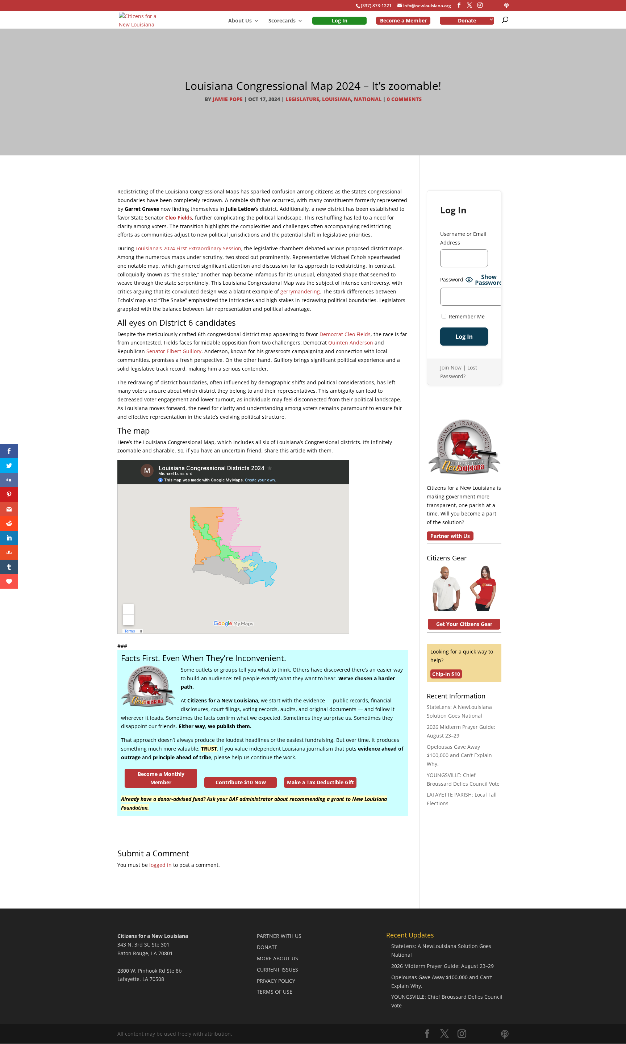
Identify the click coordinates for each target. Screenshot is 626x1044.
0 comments (404, 99)
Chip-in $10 (446, 674)
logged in (160, 864)
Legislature (302, 99)
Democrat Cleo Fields (345, 334)
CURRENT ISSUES (277, 969)
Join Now (451, 367)
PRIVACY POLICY (276, 980)
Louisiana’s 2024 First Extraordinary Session (188, 248)
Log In (339, 20)
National (367, 99)
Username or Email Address (463, 238)
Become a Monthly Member (161, 778)
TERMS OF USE (274, 991)
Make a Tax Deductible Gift (320, 782)
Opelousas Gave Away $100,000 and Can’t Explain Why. (459, 755)
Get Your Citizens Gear (464, 624)
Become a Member (403, 20)
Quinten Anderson (350, 342)
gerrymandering (300, 291)
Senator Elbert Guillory (173, 351)
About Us (240, 21)
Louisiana (336, 99)
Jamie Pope (228, 99)
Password (451, 279)
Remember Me (466, 316)
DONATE (267, 947)
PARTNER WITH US (279, 935)
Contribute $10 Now (241, 782)
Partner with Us (450, 536)
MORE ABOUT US (277, 958)
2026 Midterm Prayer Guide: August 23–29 (442, 965)
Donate (467, 20)
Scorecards (282, 21)
